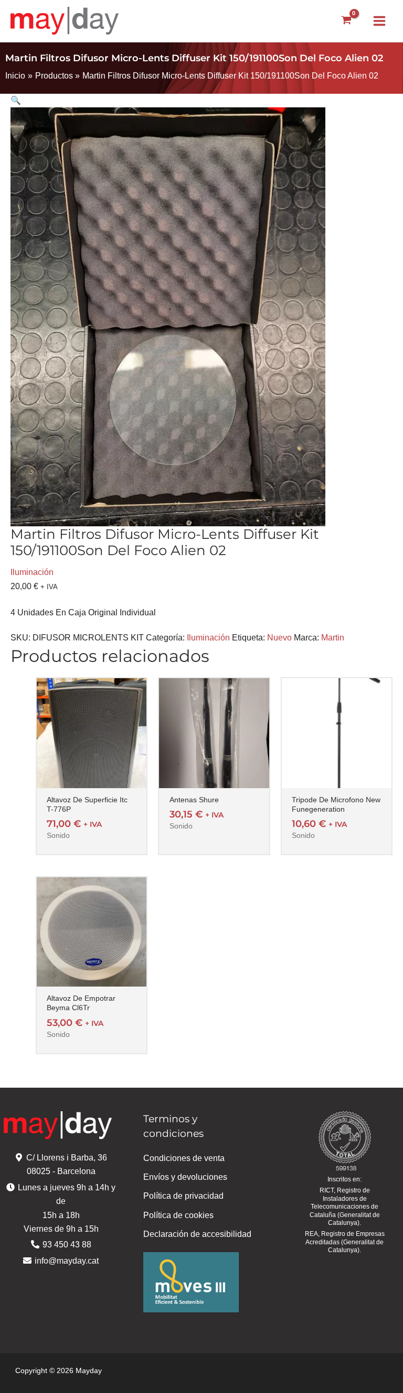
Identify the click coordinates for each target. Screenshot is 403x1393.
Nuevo (279, 637)
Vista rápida (91, 777)
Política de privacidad (183, 1195)
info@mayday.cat (67, 1260)
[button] (201, 100)
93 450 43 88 (67, 1244)
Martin (332, 637)
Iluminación (32, 572)
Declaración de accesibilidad (197, 1234)
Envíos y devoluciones (185, 1177)
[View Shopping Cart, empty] (346, 21)
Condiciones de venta (184, 1158)
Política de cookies (178, 1215)
